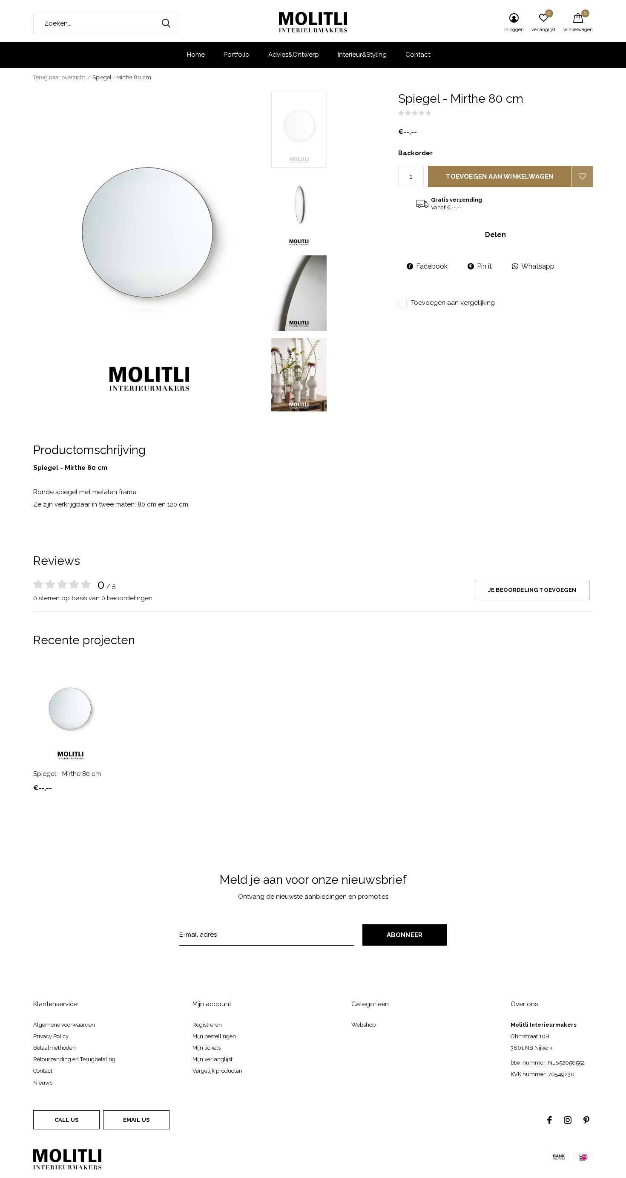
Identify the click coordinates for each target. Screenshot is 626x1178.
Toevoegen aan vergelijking (453, 303)
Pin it (484, 266)
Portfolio (237, 54)
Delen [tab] (495, 235)
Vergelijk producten (217, 1071)
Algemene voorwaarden (64, 1025)
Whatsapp (537, 266)
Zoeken (166, 23)
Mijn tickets (206, 1048)
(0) (437, 113)
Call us (66, 1120)
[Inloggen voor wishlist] (582, 176)
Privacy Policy (51, 1036)
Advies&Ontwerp (293, 54)
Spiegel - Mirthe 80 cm (67, 774)
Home (196, 54)
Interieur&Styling (362, 54)
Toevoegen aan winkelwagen (500, 176)
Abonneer (405, 935)
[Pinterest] (586, 1120)
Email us (136, 1120)
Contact (417, 54)
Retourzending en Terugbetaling (74, 1059)
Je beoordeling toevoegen (532, 590)
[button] (332, 130)
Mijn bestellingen (214, 1036)
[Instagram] (567, 1120)
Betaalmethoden (54, 1048)
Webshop (363, 1025)
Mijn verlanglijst (212, 1059)
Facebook (432, 266)
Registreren (207, 1025)
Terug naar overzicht (59, 77)
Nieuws (42, 1083)
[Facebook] (549, 1120)
